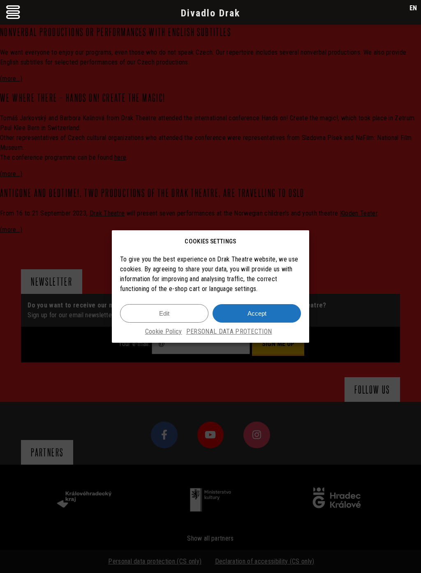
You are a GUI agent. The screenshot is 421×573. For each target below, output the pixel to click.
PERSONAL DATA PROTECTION (229, 331)
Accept (257, 313)
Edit (164, 313)
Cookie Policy (163, 331)
